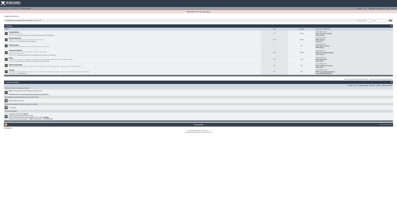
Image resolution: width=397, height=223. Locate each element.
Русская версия (192, 130)
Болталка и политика (15, 50)
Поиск (388, 8)
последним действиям (27, 94)
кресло (322, 54)
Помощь (393, 8)
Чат (365, 8)
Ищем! (11, 58)
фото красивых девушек (326, 52)
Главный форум (14, 32)
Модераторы (50, 35)
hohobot (45, 35)
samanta (46, 117)
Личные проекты (14, 45)
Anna (321, 67)
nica (321, 41)
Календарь (372, 8)
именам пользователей (41, 94)
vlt (17, 41)
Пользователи (381, 8)
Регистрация (206, 11)
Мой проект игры (324, 46)
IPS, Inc (207, 130)
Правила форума (25, 8)
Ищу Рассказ (323, 59)
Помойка (11, 70)
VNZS (321, 61)
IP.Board (198, 130)
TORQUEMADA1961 (326, 73)
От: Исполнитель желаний (327, 71)
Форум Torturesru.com (12, 16)
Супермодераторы (37, 35)
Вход (200, 11)
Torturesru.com (15, 8)
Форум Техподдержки (15, 64)
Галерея (359, 8)
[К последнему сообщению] (316, 32)
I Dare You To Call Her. (325, 33)
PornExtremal (8, 128)
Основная (9, 26)
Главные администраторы (24, 35)
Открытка (322, 39)
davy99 (322, 35)
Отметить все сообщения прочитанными (381, 79)
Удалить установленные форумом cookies (356, 79)
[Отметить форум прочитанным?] (6, 33)
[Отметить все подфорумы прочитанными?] (6, 39)
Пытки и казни (5, 8)
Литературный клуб (15, 38)
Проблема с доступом (325, 65)
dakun (322, 47)
